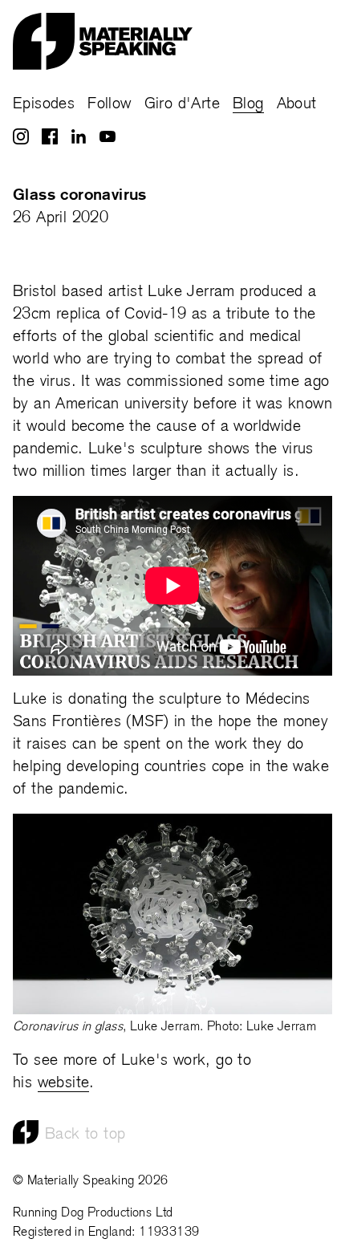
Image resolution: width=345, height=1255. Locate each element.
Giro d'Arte (182, 104)
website (64, 1083)
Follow (109, 104)
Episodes (44, 104)
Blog (248, 104)
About (297, 104)
